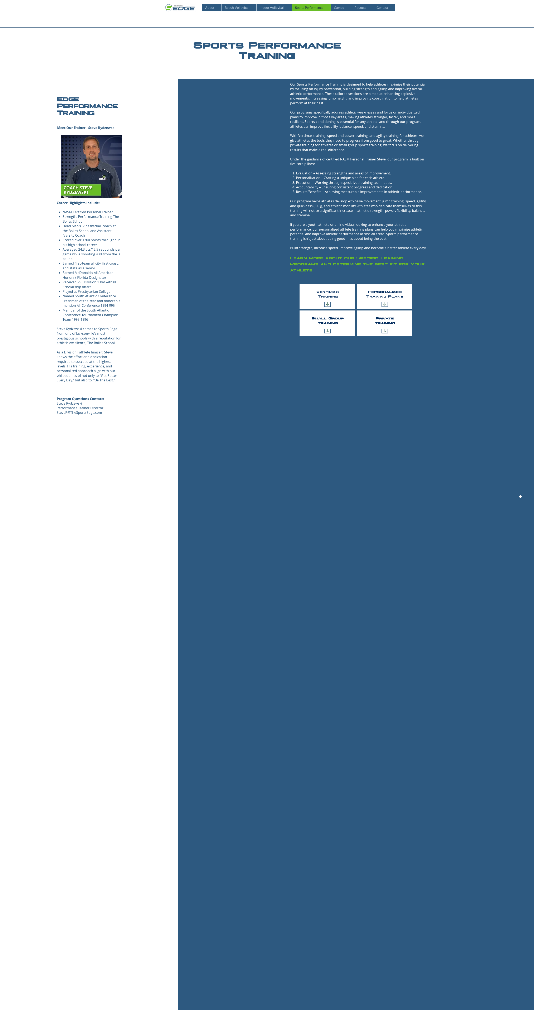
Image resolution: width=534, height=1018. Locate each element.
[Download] (327, 304)
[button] (362, 7)
